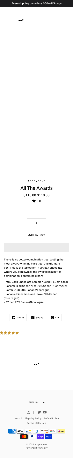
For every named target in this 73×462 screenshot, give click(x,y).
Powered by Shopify (36, 447)
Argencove (41, 444)
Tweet (20, 317)
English (34, 402)
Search (18, 418)
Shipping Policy (33, 418)
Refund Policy (51, 418)
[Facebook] (34, 412)
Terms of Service (36, 423)
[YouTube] (45, 412)
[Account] (58, 10)
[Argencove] (21, 20)
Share (39, 317)
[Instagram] (28, 412)
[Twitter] (39, 412)
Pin (57, 317)
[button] (36, 247)
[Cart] (66, 10)
